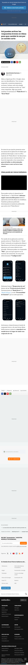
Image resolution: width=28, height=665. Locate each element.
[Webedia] (5, 601)
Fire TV (4, 24)
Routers (16, 580)
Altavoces (9, 390)
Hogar (3, 570)
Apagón (21, 24)
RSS (19, 553)
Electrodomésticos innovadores (19, 566)
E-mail (20, 62)
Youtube (13, 553)
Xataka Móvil (5, 610)
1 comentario (6, 62)
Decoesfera (4, 638)
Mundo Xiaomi (5, 616)
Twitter (14, 62)
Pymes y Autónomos (19, 638)
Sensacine (16, 617)
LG (25, 24)
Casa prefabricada (12, 24)
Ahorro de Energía (6, 577)
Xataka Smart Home (6, 614)
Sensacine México (18, 650)
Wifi (15, 583)
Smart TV (4, 580)
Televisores (4, 566)
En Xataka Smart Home (8, 227)
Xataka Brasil (5, 650)
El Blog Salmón (17, 636)
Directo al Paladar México (6, 655)
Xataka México (5, 648)
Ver (14, 459)
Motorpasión (17, 627)
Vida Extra (16, 610)
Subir (22, 600)
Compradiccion (5, 641)
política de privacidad (22, 546)
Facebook (12, 62)
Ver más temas (6, 588)
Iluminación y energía (19, 570)
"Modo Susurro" (6, 292)
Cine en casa (5, 583)
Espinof (16, 619)
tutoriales (24, 390)
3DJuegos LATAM (18, 648)
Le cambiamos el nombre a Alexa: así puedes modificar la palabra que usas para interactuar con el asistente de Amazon (13, 231)
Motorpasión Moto (18, 629)
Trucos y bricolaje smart (18, 573)
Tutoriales (4, 573)
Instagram (16, 553)
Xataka (3, 608)
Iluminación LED (18, 577)
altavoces (16, 390)
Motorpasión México (19, 654)
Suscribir (23, 543)
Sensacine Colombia (19, 652)
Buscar (26, 594)
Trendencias (4, 636)
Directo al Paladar (6, 627)
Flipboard (17, 62)
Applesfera (4, 612)
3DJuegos (16, 608)
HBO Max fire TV (16, 531)
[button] (14, 73)
